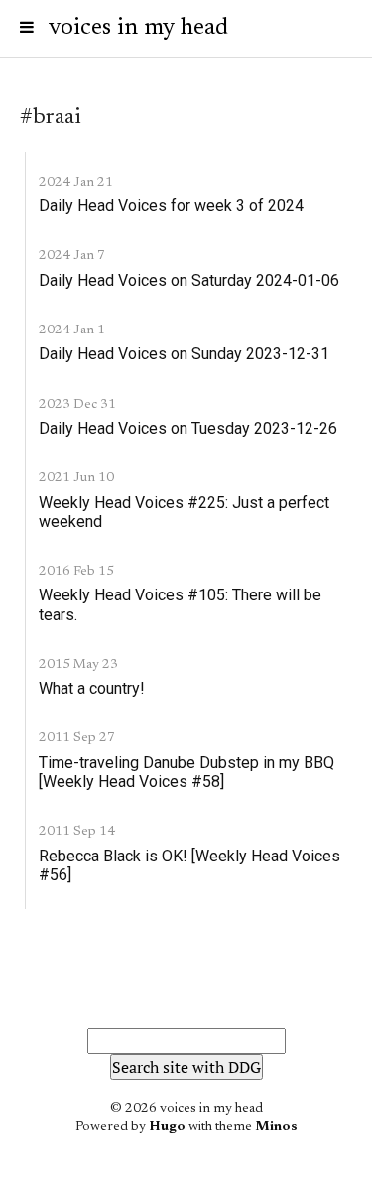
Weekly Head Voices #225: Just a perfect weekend (184, 512)
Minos (276, 1127)
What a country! (92, 688)
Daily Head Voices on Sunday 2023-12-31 (184, 353)
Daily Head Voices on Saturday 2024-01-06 (189, 280)
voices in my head (138, 28)
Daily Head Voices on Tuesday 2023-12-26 (188, 428)
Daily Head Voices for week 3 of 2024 (171, 206)
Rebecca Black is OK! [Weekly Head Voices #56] (189, 865)
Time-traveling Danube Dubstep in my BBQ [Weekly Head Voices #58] (186, 772)
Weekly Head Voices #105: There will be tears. (180, 604)
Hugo (167, 1127)
